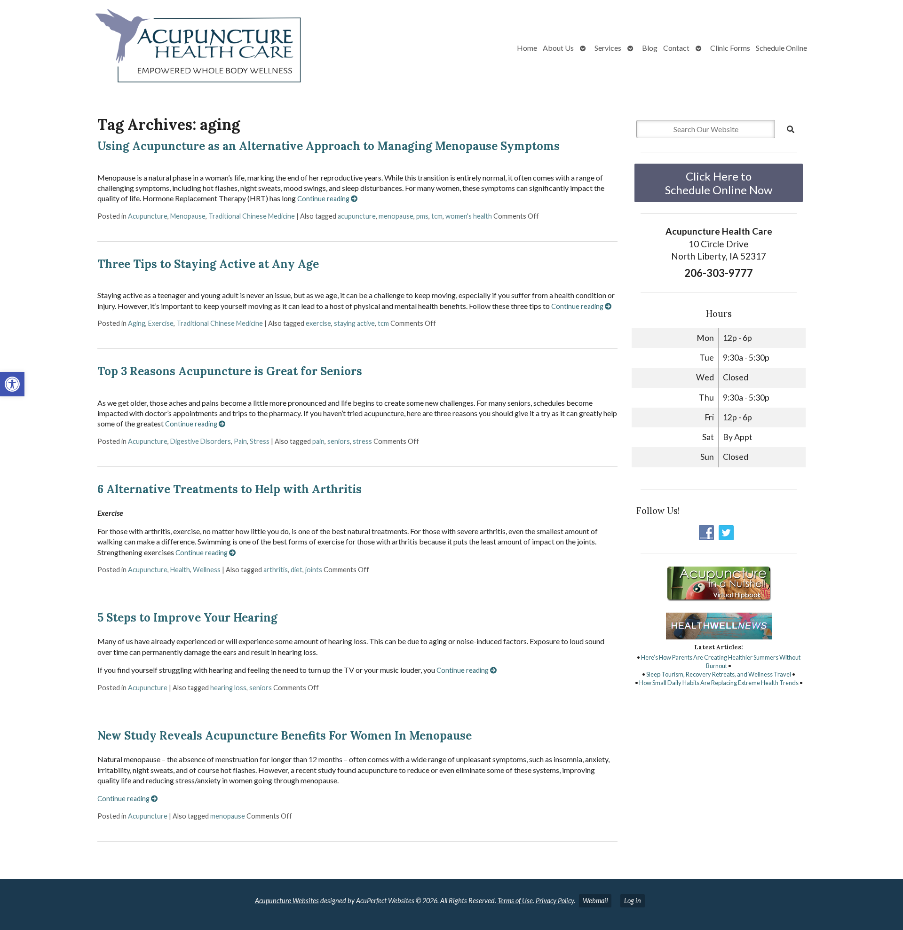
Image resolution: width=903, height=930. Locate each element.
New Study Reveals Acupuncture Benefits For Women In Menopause (284, 735)
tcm (437, 216)
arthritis (275, 570)
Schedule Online (781, 47)
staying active (354, 323)
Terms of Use (515, 901)
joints (313, 570)
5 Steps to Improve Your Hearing (187, 617)
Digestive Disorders (200, 441)
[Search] (790, 129)
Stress (259, 441)
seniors (338, 441)
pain (318, 441)
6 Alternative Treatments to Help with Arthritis (229, 489)
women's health (468, 216)
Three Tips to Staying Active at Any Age (208, 264)
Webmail (595, 901)
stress (362, 441)
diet (296, 570)
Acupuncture (147, 216)
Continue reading (324, 199)
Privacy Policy (555, 901)
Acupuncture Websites (287, 901)
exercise (318, 323)
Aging (136, 323)
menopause (396, 216)
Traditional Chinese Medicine (251, 216)
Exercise (161, 323)
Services (607, 47)
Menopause (188, 216)
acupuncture (357, 216)
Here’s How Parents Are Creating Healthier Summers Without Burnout (720, 662)
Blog (649, 47)
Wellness (207, 570)
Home (527, 47)
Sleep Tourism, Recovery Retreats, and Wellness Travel (718, 674)
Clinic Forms (730, 47)
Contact (676, 47)
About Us (558, 47)
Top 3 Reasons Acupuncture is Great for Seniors (229, 371)
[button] (12, 384)
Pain (240, 441)
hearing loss (228, 688)
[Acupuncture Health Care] (160, 47)
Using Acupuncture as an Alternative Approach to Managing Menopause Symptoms (328, 146)
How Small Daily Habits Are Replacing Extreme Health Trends (719, 682)
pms (422, 216)
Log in (632, 901)
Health (180, 570)
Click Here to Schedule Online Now (718, 183)
